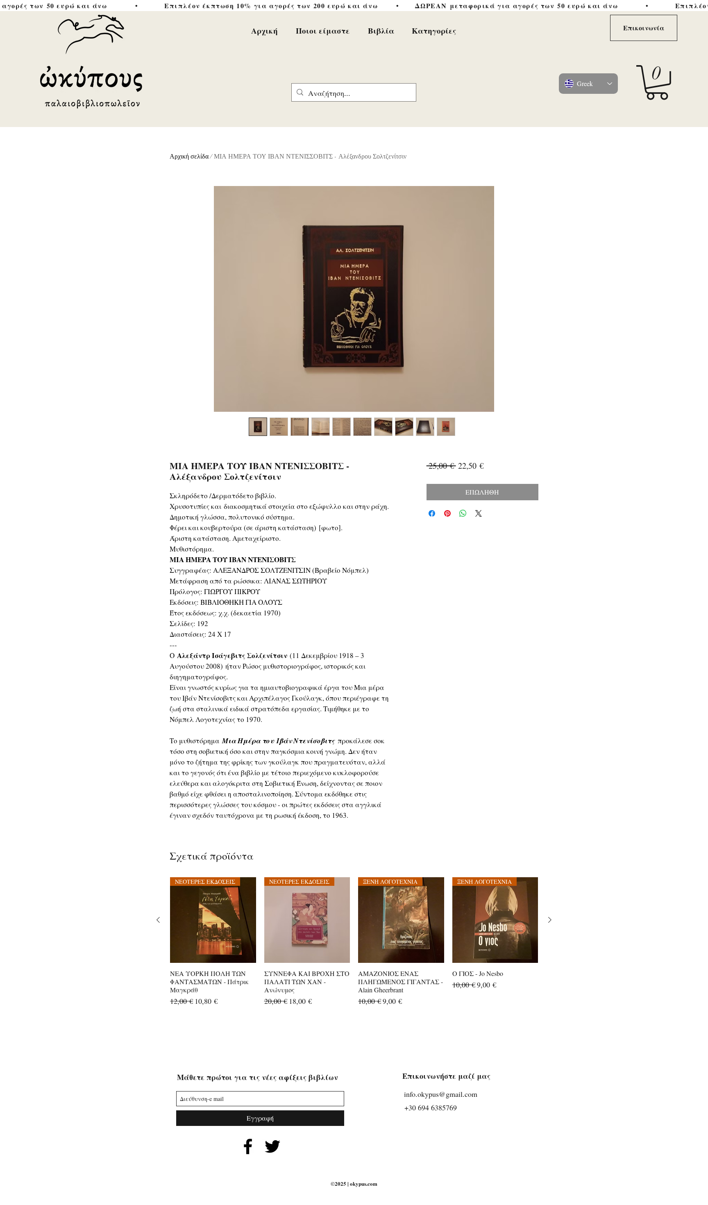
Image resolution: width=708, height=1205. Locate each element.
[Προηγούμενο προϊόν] (158, 920)
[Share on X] (478, 513)
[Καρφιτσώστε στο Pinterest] (447, 513)
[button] (657, 82)
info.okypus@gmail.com (440, 1094)
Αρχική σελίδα (189, 156)
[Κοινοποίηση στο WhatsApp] (463, 513)
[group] (354, 946)
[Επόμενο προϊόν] (550, 920)
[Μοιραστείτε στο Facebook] (432, 513)
